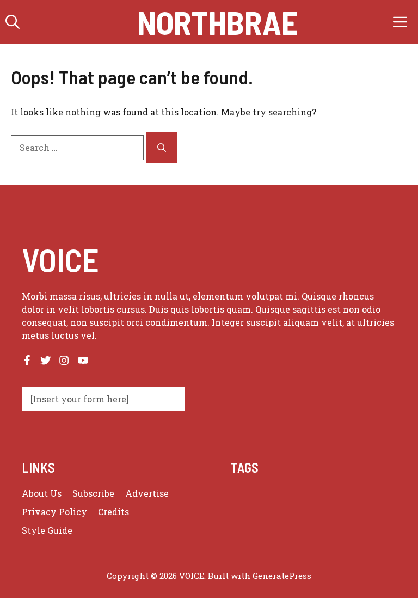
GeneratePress (282, 575)
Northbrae (217, 21)
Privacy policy (54, 511)
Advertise (147, 493)
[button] (12, 22)
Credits (113, 511)
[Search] (161, 147)
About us (42, 493)
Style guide (47, 530)
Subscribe (93, 493)
